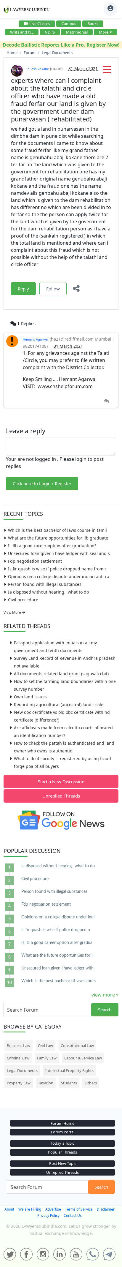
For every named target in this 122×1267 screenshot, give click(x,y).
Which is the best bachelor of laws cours (58, 981)
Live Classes (39, 23)
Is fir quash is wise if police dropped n (55, 930)
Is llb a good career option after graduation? (52, 545)
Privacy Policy (48, 1215)
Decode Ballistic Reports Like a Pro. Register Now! (61, 45)
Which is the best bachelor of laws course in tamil (57, 530)
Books (92, 23)
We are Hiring (29, 1209)
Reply (23, 289)
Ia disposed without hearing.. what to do (48, 592)
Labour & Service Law (83, 1058)
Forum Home (62, 1123)
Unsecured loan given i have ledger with (57, 968)
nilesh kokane (38, 69)
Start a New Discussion (61, 781)
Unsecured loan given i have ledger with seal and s (59, 553)
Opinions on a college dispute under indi (57, 917)
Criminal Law (18, 1058)
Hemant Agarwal (36, 339)
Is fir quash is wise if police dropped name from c (57, 569)
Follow (53, 289)
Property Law (18, 1083)
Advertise (53, 1209)
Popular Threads (62, 1152)
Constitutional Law (77, 1045)
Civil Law (45, 1045)
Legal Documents (22, 1070)
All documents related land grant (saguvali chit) (61, 673)
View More (13, 612)
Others (91, 1083)
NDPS (50, 32)
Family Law (47, 1058)
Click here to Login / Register (42, 483)
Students (69, 1083)
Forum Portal (62, 1132)
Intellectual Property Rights (69, 1070)
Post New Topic (62, 1163)
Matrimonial (77, 32)
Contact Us (73, 1215)
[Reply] (106, 401)
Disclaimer (106, 1209)
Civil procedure (23, 599)
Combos (68, 23)
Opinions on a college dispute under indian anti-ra (58, 576)
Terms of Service (79, 1209)
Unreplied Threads (61, 796)
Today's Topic (62, 1143)
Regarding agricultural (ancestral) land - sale (58, 704)
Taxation (45, 1083)
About (9, 1209)
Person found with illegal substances (44, 584)
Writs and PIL (21, 32)
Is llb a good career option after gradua (56, 943)
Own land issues (30, 697)
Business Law (18, 1045)
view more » (105, 994)
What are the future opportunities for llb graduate (58, 538)
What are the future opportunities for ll (57, 955)
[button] (107, 71)
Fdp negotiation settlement (35, 561)
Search (105, 1010)
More (103, 32)
